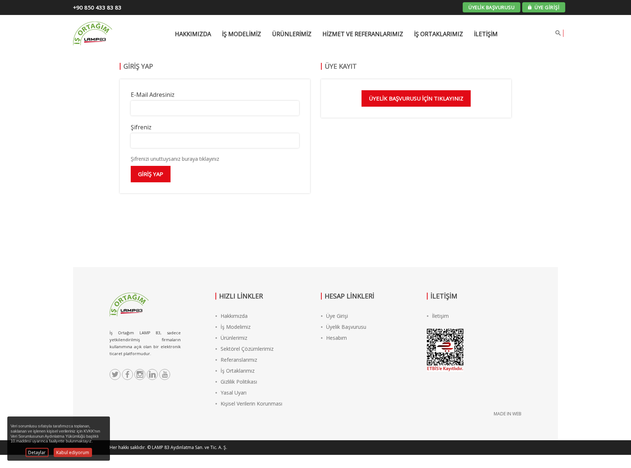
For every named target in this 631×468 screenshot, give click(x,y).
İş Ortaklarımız (438, 34)
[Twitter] (115, 374)
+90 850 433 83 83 (97, 7)
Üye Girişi (337, 315)
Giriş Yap (150, 174)
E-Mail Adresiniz (153, 95)
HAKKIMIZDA (193, 34)
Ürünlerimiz (291, 34)
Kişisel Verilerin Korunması (251, 403)
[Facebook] (127, 374)
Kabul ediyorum (72, 452)
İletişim (486, 34)
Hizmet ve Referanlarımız (362, 34)
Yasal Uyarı (233, 392)
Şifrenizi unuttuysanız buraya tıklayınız (175, 158)
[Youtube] (164, 374)
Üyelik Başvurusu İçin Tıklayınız (416, 98)
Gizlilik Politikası (239, 381)
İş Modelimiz (236, 326)
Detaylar (37, 452)
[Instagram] (139, 374)
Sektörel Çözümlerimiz (247, 348)
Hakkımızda (234, 315)
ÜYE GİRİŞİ (547, 7)
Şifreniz (141, 127)
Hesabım (336, 337)
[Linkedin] (152, 374)
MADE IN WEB (507, 414)
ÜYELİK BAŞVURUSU (492, 7)
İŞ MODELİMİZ (241, 34)
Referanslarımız (239, 359)
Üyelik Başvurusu (346, 326)
